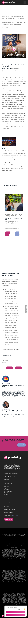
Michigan (22, 597)
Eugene (17, 557)
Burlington (19, 552)
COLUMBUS (17, 16)
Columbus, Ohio (9, 594)
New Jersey (21, 598)
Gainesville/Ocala (6, 559)
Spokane (18, 582)
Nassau (21, 569)
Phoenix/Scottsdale (10, 574)
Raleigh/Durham (7, 576)
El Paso (14, 557)
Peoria (23, 573)
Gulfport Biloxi (10, 560)
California (5, 593)
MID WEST (7, 16)
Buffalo (15, 552)
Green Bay (17, 559)
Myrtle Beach (5, 569)
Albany (6, 549)
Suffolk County (23, 583)
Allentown (15, 549)
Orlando (20, 572)
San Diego (14, 578)
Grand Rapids (12, 559)
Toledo (17, 584)
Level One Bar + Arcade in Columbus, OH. (13, 151)
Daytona (11, 556)
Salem (17, 577)
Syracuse (4, 584)
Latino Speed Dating (11, 545)
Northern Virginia (17, 571)
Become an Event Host (8, 512)
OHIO (12, 16)
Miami (19, 597)
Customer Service (7, 504)
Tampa (9, 603)
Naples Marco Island (12, 569)
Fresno (18, 558)
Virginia (25, 603)
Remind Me (8, 238)
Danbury (4, 556)
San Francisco (19, 578)
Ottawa (24, 572)
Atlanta (3, 550)
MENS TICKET (17, 234)
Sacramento (9, 577)
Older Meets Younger (18, 545)
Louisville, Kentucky (6, 597)
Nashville (17, 569)
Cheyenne (10, 554)
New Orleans (9, 570)
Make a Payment (7, 495)
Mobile (8, 568)
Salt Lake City (21, 577)
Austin (16, 550)
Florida (23, 594)
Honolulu (22, 560)
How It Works (6, 486)
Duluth (7, 557)
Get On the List (21, 444)
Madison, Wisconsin (14, 597)
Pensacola (19, 573)
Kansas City (13, 596)
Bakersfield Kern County (22, 550)
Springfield (22, 582)
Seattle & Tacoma (21, 602)
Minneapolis (4, 568)
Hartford (18, 560)
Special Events (7, 492)
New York (7, 599)
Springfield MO (8, 583)
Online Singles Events (8, 483)
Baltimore (4, 551)
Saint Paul (13, 577)
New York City (15, 570)
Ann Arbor (19, 549)
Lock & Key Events (18, 537)
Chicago (14, 554)
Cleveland (22, 554)
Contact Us (4, 362)
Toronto (24, 584)
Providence (15, 575)
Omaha (11, 572)
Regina (12, 576)
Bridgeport (8, 552)
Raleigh (12, 601)
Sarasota (15, 580)
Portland (6, 575)
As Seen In (6, 507)
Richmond (18, 576)
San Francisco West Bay (15, 579)
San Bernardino (9, 578)
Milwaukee (4, 598)
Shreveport (5, 581)
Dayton (7, 556)
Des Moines (23, 556)
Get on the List (8, 519)
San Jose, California (14, 602)
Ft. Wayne (22, 558)
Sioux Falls (10, 581)
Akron (4, 549)
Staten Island (18, 583)
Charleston (20, 553)
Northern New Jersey (10, 571)
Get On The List (26, 309)
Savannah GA (20, 580)
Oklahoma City (6, 572)
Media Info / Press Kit (8, 511)
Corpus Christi (19, 555)
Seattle (25, 580)
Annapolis (23, 549)
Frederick (14, 558)
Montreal (24, 568)
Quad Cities (20, 575)
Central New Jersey (14, 553)
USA (3, 16)
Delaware (15, 556)
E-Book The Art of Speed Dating (10, 509)
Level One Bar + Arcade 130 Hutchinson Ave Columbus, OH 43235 (12, 72)
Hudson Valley (8, 561)
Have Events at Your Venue (9, 514)
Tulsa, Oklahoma (20, 603)
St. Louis (13, 583)
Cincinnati (18, 554)
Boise (25, 551)
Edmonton (10, 557)
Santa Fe (12, 580)
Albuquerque (10, 549)
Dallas (24, 555)
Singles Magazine (7, 506)
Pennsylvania (14, 600)
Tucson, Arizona (13, 603)
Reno (15, 576)
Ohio (14, 599)
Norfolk (19, 570)
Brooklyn (11, 552)
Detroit (4, 557)
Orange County (15, 572)
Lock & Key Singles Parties (9, 485)
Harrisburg (15, 560)
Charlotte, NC (13, 593)
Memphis (12, 598)
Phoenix (23, 600)
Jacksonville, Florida (7, 596)
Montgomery (20, 568)
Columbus (14, 555)
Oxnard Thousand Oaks (8, 573)
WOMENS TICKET (7, 234)
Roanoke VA (23, 576)
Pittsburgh (16, 574)
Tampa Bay (13, 584)
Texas (6, 603)
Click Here (19, 126)
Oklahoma (17, 599)
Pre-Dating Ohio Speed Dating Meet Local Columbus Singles (14, 24)
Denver (18, 556)
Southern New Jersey (12, 582)
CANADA (9, 593)
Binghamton (14, 551)
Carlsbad (8, 553)
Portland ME (11, 575)
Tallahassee (9, 584)
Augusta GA (12, 550)
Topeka (20, 584)
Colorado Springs (5, 555)
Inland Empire (22, 561)
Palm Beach (14, 573)
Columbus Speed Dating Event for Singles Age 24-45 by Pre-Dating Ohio (13, 215)
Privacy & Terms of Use (7, 537)
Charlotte (24, 553)
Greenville (5, 560)
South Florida (19, 581)
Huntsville (13, 561)
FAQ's (5, 488)
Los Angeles (22, 596)
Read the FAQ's (5, 360)
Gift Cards (6, 494)
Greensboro (22, 559)
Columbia (10, 555)
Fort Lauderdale (9, 558)
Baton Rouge (9, 551)
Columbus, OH (15, 68)
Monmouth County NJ (13, 568)
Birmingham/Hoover (20, 551)
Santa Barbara (7, 580)
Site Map (12, 537)
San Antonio (21, 601)
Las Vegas (18, 596)
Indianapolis (18, 561)
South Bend (14, 581)
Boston (4, 552)
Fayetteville (21, 557)
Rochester (4, 577)
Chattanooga (6, 554)
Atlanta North (7, 550)
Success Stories (7, 489)
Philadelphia (4, 574)
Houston (3, 561)
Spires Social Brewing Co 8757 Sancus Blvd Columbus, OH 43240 (11, 223)
